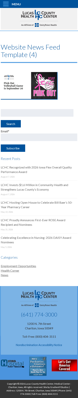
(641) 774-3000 (39, 314)
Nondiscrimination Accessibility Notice (39, 345)
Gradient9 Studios (59, 387)
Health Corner (10, 270)
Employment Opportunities (18, 266)
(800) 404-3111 (50, 394)
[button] (6, 4)
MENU (16, 4)
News (4, 275)
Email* (5, 131)
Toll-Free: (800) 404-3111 (39, 336)
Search (10, 124)
